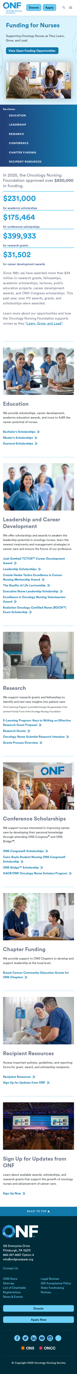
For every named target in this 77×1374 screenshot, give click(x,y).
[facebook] (17, 1338)
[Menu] (70, 8)
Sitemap (8, 1283)
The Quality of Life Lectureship (24, 585)
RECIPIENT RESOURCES (25, 162)
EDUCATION (17, 115)
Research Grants (14, 731)
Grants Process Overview (20, 742)
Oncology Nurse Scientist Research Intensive (34, 736)
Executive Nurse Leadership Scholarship (30, 591)
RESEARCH (16, 134)
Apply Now (38, 1319)
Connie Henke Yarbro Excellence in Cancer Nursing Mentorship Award (32, 577)
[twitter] (25, 1338)
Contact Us (10, 1268)
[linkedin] (34, 1338)
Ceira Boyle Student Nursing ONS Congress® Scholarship (34, 859)
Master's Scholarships (18, 437)
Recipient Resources (17, 1076)
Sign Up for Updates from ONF (24, 1082)
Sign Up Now (12, 1193)
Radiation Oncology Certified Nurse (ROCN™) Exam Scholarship (34, 610)
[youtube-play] (42, 1338)
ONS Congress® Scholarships (23, 851)
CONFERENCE (19, 143)
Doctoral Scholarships (18, 443)
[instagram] (50, 1338)
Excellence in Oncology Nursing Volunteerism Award (34, 599)
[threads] (58, 1338)
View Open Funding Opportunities (32, 50)
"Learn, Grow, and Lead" (44, 323)
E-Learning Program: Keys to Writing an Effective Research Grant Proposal (37, 723)
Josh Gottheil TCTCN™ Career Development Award (34, 561)
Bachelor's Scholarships (19, 431)
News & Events (13, 1296)
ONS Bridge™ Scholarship (21, 867)
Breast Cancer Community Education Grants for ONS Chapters (36, 975)
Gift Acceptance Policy (56, 1283)
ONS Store (10, 1278)
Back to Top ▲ (38, 1211)
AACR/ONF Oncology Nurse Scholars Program (35, 873)
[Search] (64, 8)
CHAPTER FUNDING (22, 152)
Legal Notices (50, 1278)
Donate (34, 7)
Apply (49, 7)
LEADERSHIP (17, 125)
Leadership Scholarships (19, 569)
